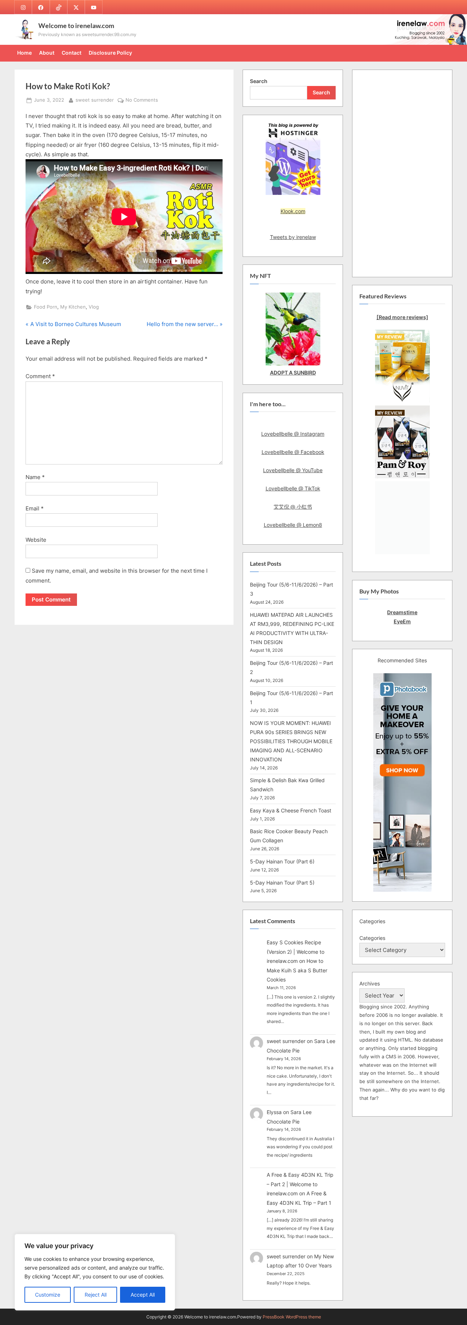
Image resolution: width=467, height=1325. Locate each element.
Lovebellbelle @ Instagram (292, 434)
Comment (40, 376)
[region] (95, 1272)
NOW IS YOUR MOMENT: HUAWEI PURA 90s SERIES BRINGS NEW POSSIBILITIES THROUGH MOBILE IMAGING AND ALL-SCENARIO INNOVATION (291, 741)
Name (35, 477)
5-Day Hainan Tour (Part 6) (282, 861)
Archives (369, 983)
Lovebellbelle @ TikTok (293, 488)
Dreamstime (402, 612)
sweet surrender (95, 100)
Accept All (143, 1294)
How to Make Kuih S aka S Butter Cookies (297, 970)
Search (258, 81)
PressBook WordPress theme (292, 1317)
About (46, 53)
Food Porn (45, 307)
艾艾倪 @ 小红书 (293, 506)
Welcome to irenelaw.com (76, 25)
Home (24, 53)
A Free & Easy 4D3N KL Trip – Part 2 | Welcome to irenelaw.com (300, 1184)
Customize (47, 1294)
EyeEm (402, 621)
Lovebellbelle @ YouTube (293, 470)
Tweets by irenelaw (293, 237)
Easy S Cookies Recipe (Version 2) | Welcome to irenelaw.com (295, 951)
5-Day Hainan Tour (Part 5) (282, 882)
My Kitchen (73, 307)
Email (35, 508)
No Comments (142, 100)
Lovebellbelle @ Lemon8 (293, 525)
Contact (71, 53)
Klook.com (293, 211)
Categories (372, 938)
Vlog (94, 307)
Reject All (96, 1294)
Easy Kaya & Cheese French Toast (290, 810)
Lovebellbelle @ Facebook (293, 452)
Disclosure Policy (110, 53)
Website (36, 539)
